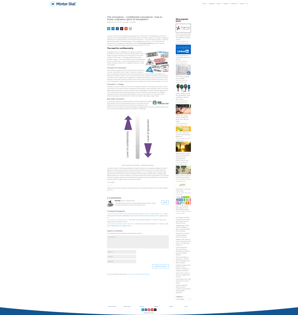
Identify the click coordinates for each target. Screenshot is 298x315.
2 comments (133, 22)
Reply (165, 202)
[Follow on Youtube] (152, 309)
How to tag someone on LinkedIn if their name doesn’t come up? (183, 57)
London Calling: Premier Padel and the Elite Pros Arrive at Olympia (183, 281)
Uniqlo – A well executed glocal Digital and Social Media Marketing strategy (182, 207)
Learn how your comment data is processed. (138, 274)
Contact (242, 3)
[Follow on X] (155, 309)
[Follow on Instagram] (149, 309)
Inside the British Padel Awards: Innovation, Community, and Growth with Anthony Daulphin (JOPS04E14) (183, 288)
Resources (234, 3)
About (204, 3)
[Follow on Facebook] (146, 309)
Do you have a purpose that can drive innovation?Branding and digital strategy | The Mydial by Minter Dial (135, 213)
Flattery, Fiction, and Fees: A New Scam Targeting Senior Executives (183, 274)
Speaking (211, 3)
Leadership (125, 22)
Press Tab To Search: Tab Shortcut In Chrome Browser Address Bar (183, 134)
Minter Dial (111, 22)
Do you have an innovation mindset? (117, 219)
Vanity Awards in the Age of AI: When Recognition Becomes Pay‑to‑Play (183, 235)
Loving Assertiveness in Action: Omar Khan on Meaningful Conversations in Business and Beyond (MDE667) (183, 251)
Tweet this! (146, 45)
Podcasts (225, 3)
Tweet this (164, 81)
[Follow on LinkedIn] (143, 309)
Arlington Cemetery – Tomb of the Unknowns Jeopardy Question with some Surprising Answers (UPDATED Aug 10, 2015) (183, 156)
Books (218, 3)
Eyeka (108, 108)
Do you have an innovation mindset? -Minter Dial (120, 224)
